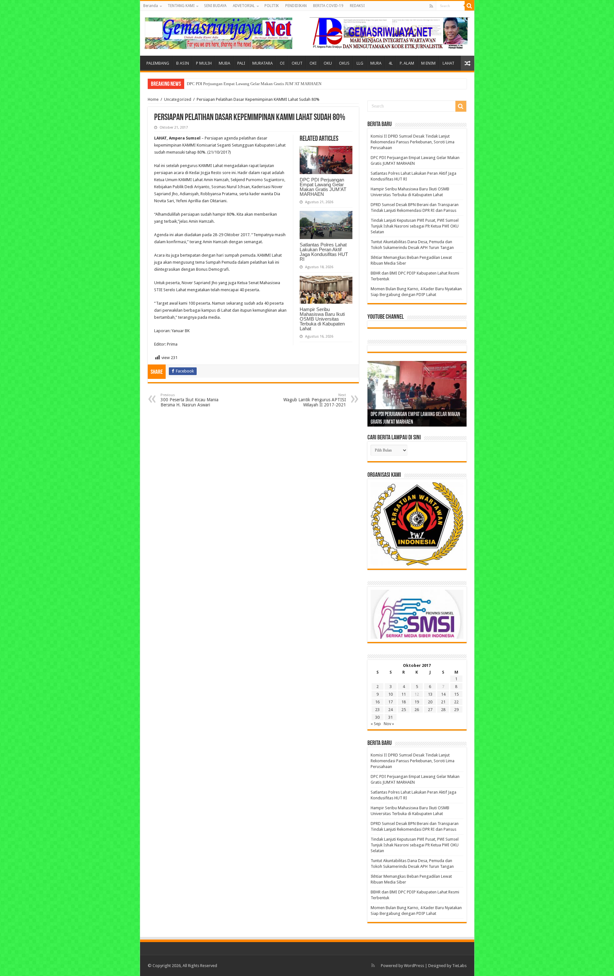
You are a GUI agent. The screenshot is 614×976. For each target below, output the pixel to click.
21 (443, 702)
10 (390, 694)
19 (416, 702)
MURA (376, 63)
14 (443, 694)
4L (391, 63)
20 (430, 702)
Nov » (389, 723)
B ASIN (182, 63)
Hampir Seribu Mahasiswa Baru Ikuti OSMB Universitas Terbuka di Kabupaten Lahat (322, 319)
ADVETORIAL (244, 6)
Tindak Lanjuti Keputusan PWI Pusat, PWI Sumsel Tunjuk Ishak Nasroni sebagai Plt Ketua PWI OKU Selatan (415, 226)
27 (430, 709)
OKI (313, 63)
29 (456, 709)
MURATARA (262, 63)
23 (377, 709)
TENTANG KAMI (181, 6)
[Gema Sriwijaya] (218, 32)
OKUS (344, 63)
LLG (360, 63)
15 (456, 694)
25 (403, 709)
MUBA (224, 63)
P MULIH (204, 63)
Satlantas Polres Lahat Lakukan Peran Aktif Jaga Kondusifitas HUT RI (324, 252)
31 (390, 717)
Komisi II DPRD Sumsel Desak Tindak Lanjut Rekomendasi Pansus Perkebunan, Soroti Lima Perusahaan (412, 142)
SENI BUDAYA (215, 6)
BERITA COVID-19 (328, 6)
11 (403, 694)
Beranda (150, 6)
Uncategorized (177, 99)
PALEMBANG (157, 63)
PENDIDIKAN (296, 6)
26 (416, 709)
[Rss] (431, 6)
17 (390, 702)
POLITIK (271, 6)
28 (443, 709)
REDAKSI (357, 6)
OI (282, 63)
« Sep (376, 723)
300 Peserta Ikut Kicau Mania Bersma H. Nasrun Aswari (189, 400)
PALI (241, 63)
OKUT (297, 63)
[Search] (469, 6)
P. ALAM (407, 63)
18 (403, 702)
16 (377, 702)
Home (153, 99)
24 (390, 709)
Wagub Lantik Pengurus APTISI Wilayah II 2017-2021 (314, 400)
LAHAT (448, 63)
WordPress (414, 965)
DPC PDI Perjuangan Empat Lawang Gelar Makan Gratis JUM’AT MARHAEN (254, 83)
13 (430, 694)
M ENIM (428, 63)
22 (456, 702)
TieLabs (459, 965)
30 (377, 717)
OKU (328, 63)
